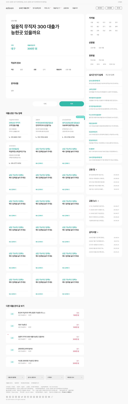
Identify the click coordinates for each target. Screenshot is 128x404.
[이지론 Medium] (13, 397)
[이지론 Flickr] (40, 397)
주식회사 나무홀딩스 (67, 392)
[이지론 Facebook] (28, 397)
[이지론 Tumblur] (25, 397)
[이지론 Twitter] (22, 397)
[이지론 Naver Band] (31, 397)
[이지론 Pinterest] (19, 397)
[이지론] (10, 8)
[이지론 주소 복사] (52, 397)
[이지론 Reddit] (16, 397)
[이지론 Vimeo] (46, 397)
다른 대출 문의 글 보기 (15, 306)
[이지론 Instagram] (10, 397)
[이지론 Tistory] (34, 397)
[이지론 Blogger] (7, 397)
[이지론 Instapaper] (37, 397)
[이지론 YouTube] (49, 397)
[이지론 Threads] (43, 397)
